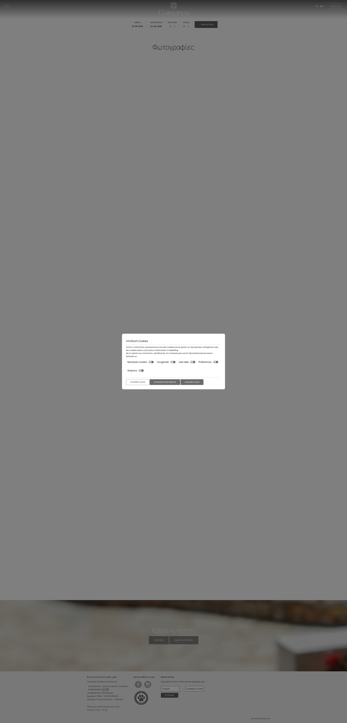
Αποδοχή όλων (192, 382)
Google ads (163, 362)
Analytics (132, 370)
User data (184, 362)
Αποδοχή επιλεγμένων (165, 382)
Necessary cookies (137, 362)
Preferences (205, 362)
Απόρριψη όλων (137, 382)
